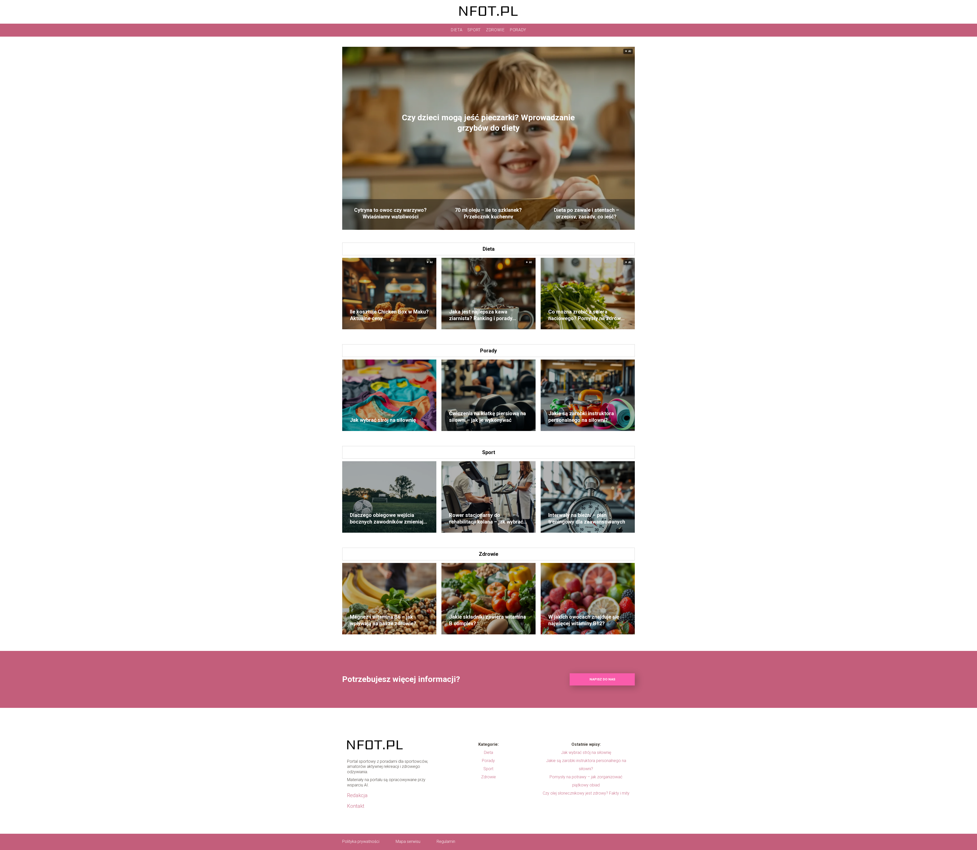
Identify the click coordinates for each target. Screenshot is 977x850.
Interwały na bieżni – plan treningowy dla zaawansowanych (586, 518)
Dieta (457, 29)
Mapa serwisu (408, 841)
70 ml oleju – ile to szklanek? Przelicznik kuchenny (488, 213)
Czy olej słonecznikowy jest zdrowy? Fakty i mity (586, 793)
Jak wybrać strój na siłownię (383, 420)
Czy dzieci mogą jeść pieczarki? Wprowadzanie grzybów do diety (488, 123)
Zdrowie (495, 29)
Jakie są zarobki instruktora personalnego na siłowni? (581, 416)
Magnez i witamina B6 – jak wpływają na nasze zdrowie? (383, 620)
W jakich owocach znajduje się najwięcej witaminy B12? (583, 620)
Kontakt (355, 806)
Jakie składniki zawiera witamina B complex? (487, 620)
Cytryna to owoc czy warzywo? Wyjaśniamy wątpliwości (390, 213)
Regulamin (446, 841)
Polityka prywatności (360, 841)
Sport (474, 29)
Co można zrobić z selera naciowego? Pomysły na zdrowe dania (586, 315)
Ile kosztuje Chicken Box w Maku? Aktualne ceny (389, 315)
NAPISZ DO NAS (602, 679)
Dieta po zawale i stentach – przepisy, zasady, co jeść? (586, 213)
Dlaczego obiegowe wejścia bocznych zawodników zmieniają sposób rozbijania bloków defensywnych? (388, 518)
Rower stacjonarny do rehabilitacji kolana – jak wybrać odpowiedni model (486, 518)
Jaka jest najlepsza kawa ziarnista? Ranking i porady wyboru (480, 315)
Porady (518, 29)
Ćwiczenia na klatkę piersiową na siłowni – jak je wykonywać (487, 416)
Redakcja (357, 795)
